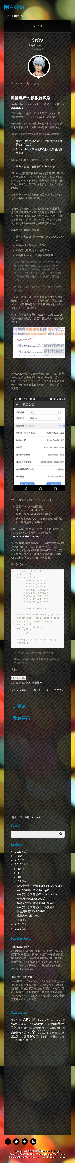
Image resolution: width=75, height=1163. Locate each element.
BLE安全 (44, 1019)
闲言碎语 (14, 7)
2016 (18, 924)
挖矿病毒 (52, 1032)
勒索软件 (55, 1027)
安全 (31, 1032)
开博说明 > (57, 690)
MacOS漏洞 (19, 1024)
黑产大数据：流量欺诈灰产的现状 (35, 166)
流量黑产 (37, 682)
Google (25, 1141)
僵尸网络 (23, 1027)
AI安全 (14, 1020)
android (38, 1024)
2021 (18, 851)
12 (20, 869)
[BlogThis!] (16, 678)
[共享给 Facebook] (24, 678)
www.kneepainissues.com (54, 1157)
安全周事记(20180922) (31, 898)
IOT (58, 1019)
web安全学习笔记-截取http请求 (36, 903)
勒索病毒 (38, 1028)
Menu (37, 26)
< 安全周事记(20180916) (26, 690)
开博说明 (22, 920)
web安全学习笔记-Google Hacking (37, 894)
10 (20, 877)
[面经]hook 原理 (20, 946)
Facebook (8, 1141)
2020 (18, 856)
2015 (18, 928)
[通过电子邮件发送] (12, 678)
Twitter (16, 1141)
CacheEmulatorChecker (25, 536)
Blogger (58, 1151)
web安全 (57, 1024)
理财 (54, 1036)
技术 (28, 682)
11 (19, 873)
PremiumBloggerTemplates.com (24, 1157)
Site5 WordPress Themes (32, 1154)
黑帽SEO (23, 1040)
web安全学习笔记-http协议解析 (36, 907)
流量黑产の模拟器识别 (31, 97)
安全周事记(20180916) (31, 911)
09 (20, 881)
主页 (46, 690)
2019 (18, 860)
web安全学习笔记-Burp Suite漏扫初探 (39, 885)
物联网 (44, 1036)
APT (26, 1019)
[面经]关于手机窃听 (22, 977)
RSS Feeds (33, 1141)
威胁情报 (16, 1032)
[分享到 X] (20, 678)
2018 (18, 864)
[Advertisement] (37, 1083)
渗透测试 (29, 1036)
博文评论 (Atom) (29, 817)
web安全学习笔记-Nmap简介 (34, 890)
